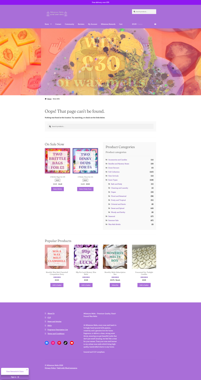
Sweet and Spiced (117, 208)
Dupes (113, 192)
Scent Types (112, 180)
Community (69, 24)
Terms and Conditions (56, 334)
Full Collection (114, 172)
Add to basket (56, 285)
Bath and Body (116, 184)
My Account (92, 24)
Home (49, 99)
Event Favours (113, 168)
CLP (49, 317)
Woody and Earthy (118, 212)
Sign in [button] (13, 377)
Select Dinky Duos (85, 189)
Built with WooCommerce (67, 368)
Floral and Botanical (118, 196)
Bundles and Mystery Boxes (118, 164)
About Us (51, 313)
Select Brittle (57, 189)
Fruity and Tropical (118, 200)
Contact (58, 24)
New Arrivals (113, 176)
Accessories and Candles (117, 160)
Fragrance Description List (58, 330)
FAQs (50, 325)
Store (47, 24)
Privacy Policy (50, 368)
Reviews (81, 24)
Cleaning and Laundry (119, 188)
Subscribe (115, 285)
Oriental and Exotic (118, 204)
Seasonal (111, 216)
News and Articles (54, 321)
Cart (120, 24)
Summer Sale (113, 220)
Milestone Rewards (108, 24)
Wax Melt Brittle (114, 224)
